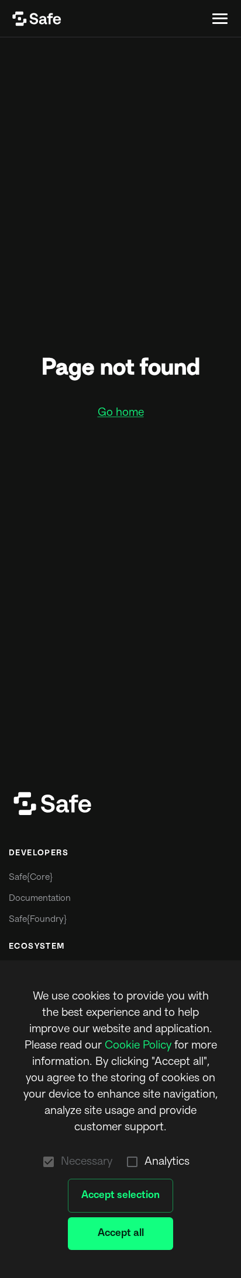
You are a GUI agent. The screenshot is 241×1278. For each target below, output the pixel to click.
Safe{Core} (31, 877)
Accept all (121, 1233)
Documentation (40, 898)
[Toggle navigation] (220, 18)
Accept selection (120, 1195)
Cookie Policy (138, 1045)
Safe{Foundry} (38, 919)
